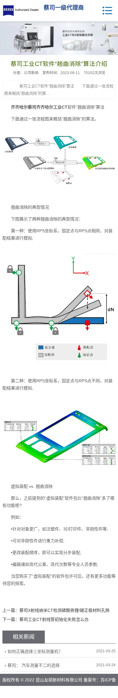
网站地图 (74, 692)
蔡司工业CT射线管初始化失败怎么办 (54, 619)
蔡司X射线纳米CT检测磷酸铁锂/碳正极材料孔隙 (64, 610)
